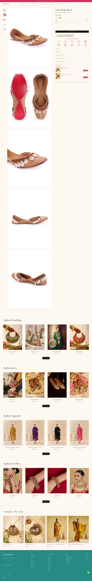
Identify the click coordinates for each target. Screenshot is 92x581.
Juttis (32, 558)
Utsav (49, 556)
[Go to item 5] (4, 29)
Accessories (33, 563)
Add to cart (72, 31)
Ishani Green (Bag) (12, 351)
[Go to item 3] (4, 20)
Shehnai (49, 566)
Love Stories (50, 561)
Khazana (49, 559)
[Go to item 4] (4, 24)
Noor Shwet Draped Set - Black (57, 447)
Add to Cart (85, 70)
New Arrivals (33, 556)
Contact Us (68, 563)
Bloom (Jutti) (12, 399)
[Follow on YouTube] (9, 574)
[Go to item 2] (4, 15)
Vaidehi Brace (12, 495)
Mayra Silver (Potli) (35, 351)
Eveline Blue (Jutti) (79, 399)
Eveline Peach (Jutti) (57, 399)
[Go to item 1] (4, 10)
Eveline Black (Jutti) (35, 399)
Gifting (32, 565)
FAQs (67, 565)
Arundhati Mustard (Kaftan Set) (75, 544)
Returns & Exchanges (69, 558)
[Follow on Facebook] (3, 574)
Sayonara (49, 558)
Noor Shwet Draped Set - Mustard (13, 447)
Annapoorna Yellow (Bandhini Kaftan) (56, 544)
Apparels (32, 561)
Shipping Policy (68, 556)
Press (86, 559)
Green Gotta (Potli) (7, 544)
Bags (31, 559)
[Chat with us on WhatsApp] (88, 572)
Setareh (49, 568)
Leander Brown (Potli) (30, 544)
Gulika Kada (34, 495)
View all (46, 358)
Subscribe (17, 567)
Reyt (48, 563)
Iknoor (49, 570)
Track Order (68, 559)
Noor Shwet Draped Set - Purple (34, 447)
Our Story (87, 556)
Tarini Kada (57, 495)
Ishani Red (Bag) (79, 351)
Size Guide (68, 561)
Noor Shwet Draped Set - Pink (79, 447)
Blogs (86, 558)
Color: (58, 15)
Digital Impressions (85, 577)
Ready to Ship (33, 566)
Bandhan (49, 565)
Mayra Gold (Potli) (57, 351)
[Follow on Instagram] (6, 574)
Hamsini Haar (79, 495)
